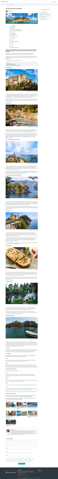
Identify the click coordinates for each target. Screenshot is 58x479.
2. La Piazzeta (13, 28)
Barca (12, 40)
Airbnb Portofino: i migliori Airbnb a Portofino (13, 65)
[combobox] (27, 2)
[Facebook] (39, 472)
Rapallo (22, 396)
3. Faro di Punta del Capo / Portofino (16, 29)
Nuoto (12, 39)
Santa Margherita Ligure (28, 396)
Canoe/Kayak (13, 38)
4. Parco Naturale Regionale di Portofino (17, 30)
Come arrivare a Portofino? (15, 41)
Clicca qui (16, 401)
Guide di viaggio (54, 1)
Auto (12, 46)
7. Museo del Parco (13, 34)
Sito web (7, 455)
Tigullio (31, 53)
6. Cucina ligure (13, 33)
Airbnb (21, 399)
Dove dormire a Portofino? (15, 47)
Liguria (11, 4)
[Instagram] (41, 472)
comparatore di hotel (14, 398)
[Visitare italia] (7, 4)
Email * (7, 451)
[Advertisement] (45, 27)
